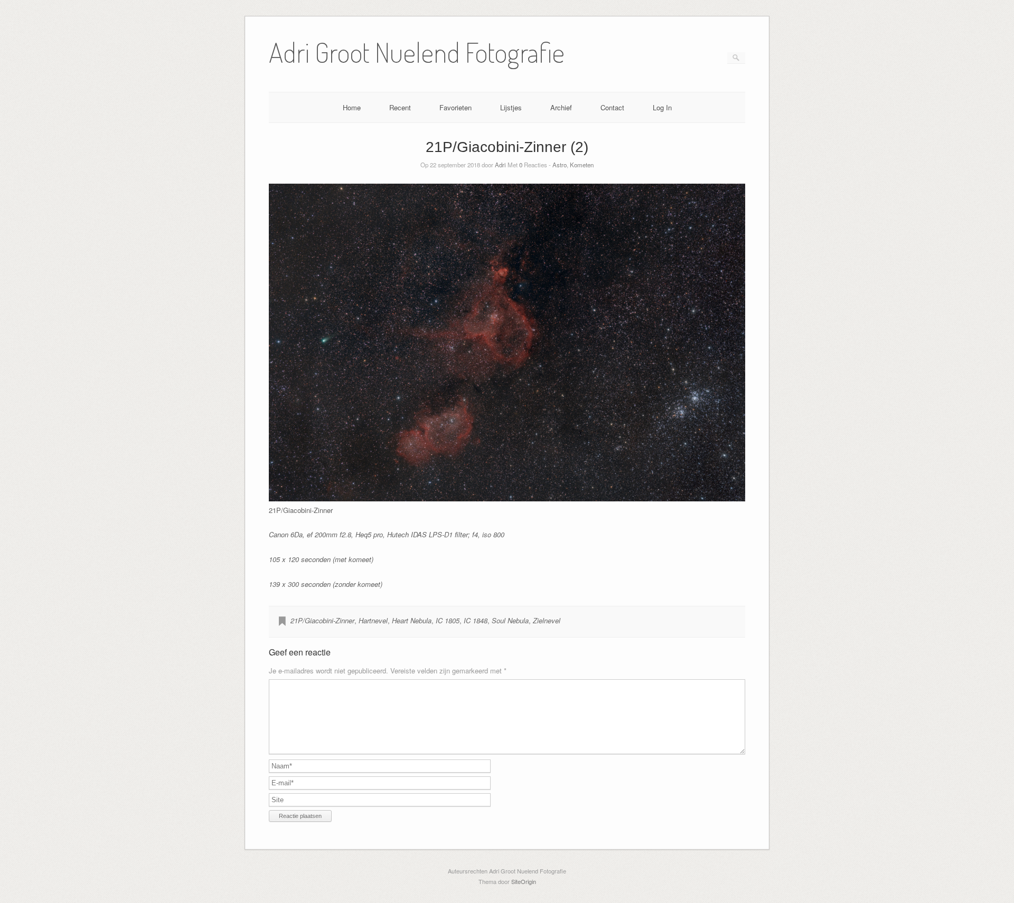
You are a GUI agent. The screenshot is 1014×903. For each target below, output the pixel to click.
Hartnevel (373, 620)
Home (352, 107)
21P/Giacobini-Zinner (322, 620)
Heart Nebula (411, 620)
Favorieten (455, 107)
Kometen (582, 164)
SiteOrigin (523, 881)
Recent (400, 107)
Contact (612, 107)
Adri (500, 164)
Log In (662, 107)
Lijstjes (511, 107)
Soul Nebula (510, 620)
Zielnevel (546, 620)
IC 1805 (447, 620)
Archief (561, 107)
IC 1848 (475, 620)
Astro (559, 164)
